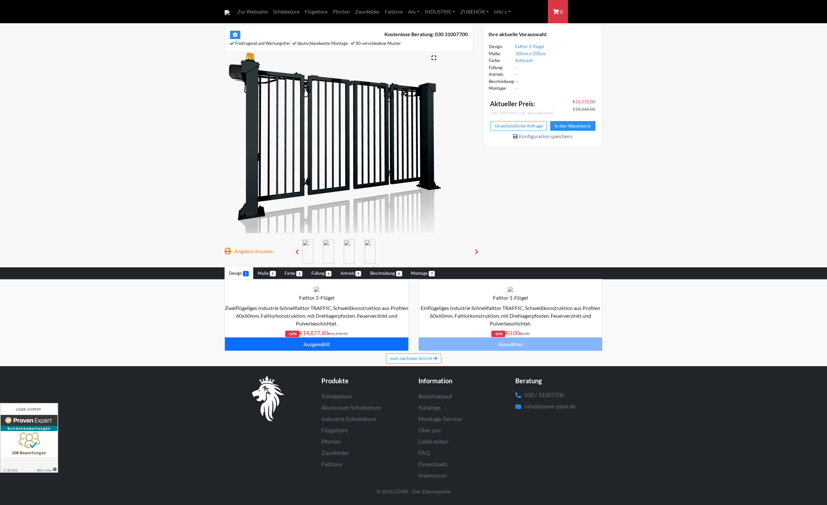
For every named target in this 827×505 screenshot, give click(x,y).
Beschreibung (385, 273)
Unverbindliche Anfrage (519, 126)
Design (238, 273)
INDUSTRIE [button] (438, 11)
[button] (297, 252)
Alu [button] (412, 11)
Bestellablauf (435, 396)
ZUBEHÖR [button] (472, 11)
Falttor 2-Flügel (529, 46)
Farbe (292, 273)
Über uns (429, 430)
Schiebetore (286, 11)
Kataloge (429, 407)
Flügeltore (316, 11)
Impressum (432, 475)
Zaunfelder (367, 11)
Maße (266, 273)
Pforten (341, 11)
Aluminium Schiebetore (351, 407)
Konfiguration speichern (545, 136)
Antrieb (349, 273)
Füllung (320, 273)
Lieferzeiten (433, 441)
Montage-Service (440, 418)
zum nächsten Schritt (411, 358)
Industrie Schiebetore (348, 418)
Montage (422, 273)
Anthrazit (524, 60)
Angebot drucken (253, 251)
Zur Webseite (252, 11)
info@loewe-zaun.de (550, 406)
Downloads (432, 464)
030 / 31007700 (544, 394)
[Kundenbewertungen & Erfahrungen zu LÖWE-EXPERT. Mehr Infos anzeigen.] (29, 438)
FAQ (424, 452)
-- (516, 67)
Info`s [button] (500, 11)
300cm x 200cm (530, 53)
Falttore (394, 11)
